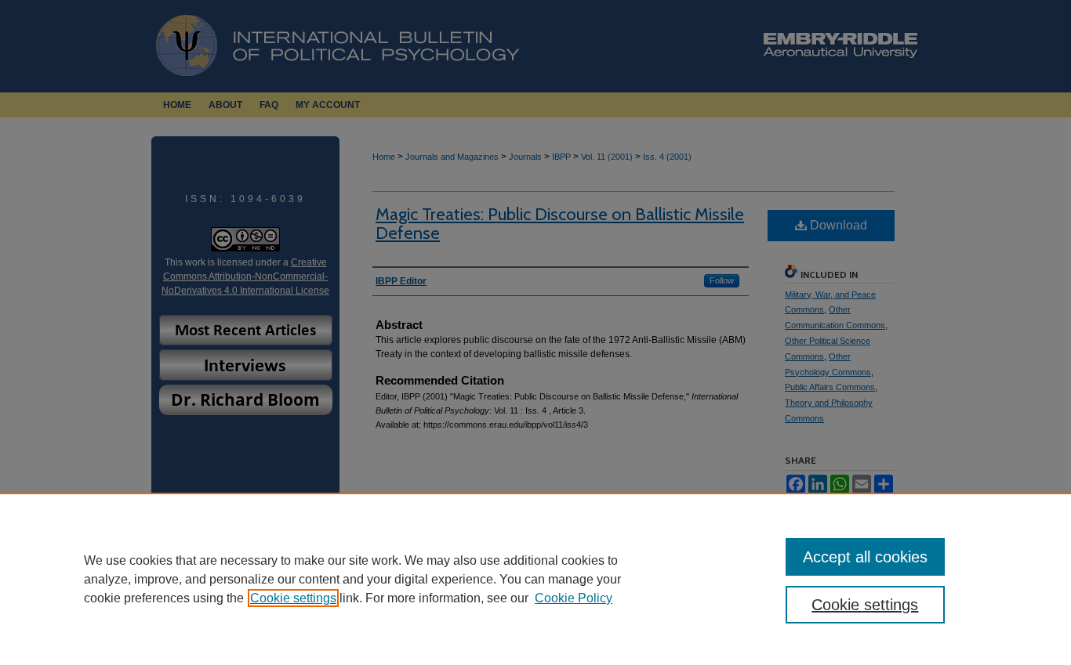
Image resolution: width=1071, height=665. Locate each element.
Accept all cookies (865, 557)
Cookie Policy (573, 598)
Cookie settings (293, 598)
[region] (535, 579)
